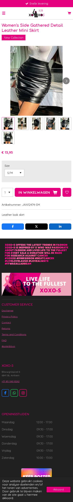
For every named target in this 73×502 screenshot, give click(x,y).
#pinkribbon (8, 346)
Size (7, 165)
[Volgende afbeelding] (66, 80)
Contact (6, 322)
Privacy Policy (9, 316)
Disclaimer (7, 310)
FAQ (4, 340)
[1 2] (7, 192)
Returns (6, 328)
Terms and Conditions (14, 334)
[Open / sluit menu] (3, 13)
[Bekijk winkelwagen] (69, 13)
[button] (8, 123)
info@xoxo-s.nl (10, 384)
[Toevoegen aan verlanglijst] (66, 192)
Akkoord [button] (58, 489)
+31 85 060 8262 (11, 381)
